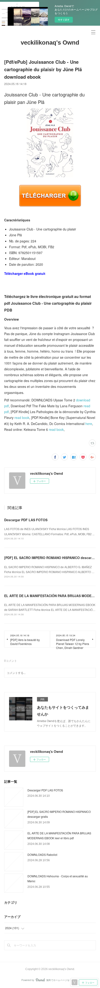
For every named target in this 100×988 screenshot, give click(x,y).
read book (21, 417)
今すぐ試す (64, 19)
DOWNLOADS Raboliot (42, 855)
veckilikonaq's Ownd (50, 42)
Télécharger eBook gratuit (24, 273)
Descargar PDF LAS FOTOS (25, 519)
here (88, 423)
